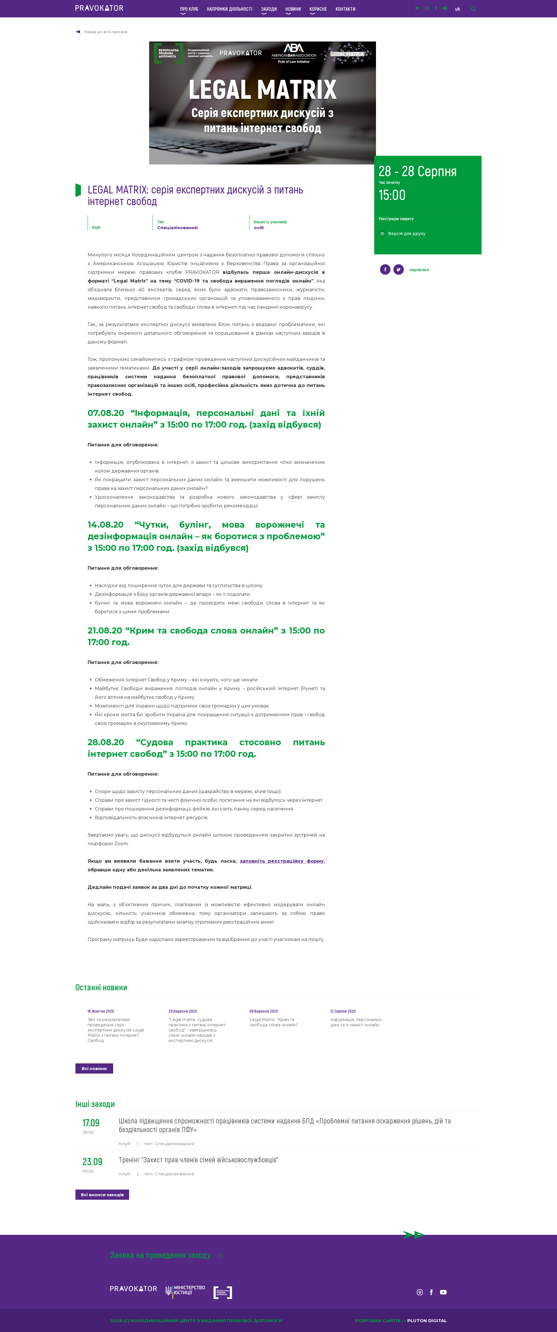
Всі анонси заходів (102, 1194)
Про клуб (189, 9)
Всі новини (94, 1068)
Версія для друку (407, 233)
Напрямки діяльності (229, 9)
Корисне (318, 9)
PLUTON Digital (427, 1320)
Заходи (269, 9)
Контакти (345, 9)
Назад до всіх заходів (105, 32)
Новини (293, 9)
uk (457, 9)
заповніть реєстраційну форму (282, 861)
